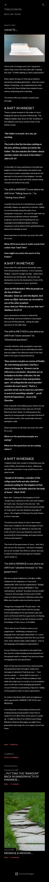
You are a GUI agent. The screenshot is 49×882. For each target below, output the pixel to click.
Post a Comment (11, 757)
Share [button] (6, 744)
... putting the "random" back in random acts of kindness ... (21, 776)
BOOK (18, 14)
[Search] (43, 4)
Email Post (14, 744)
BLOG (6, 14)
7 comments (14, 784)
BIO (12, 14)
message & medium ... (18, 853)
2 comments (14, 857)
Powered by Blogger (26, 874)
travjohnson (12, 9)
